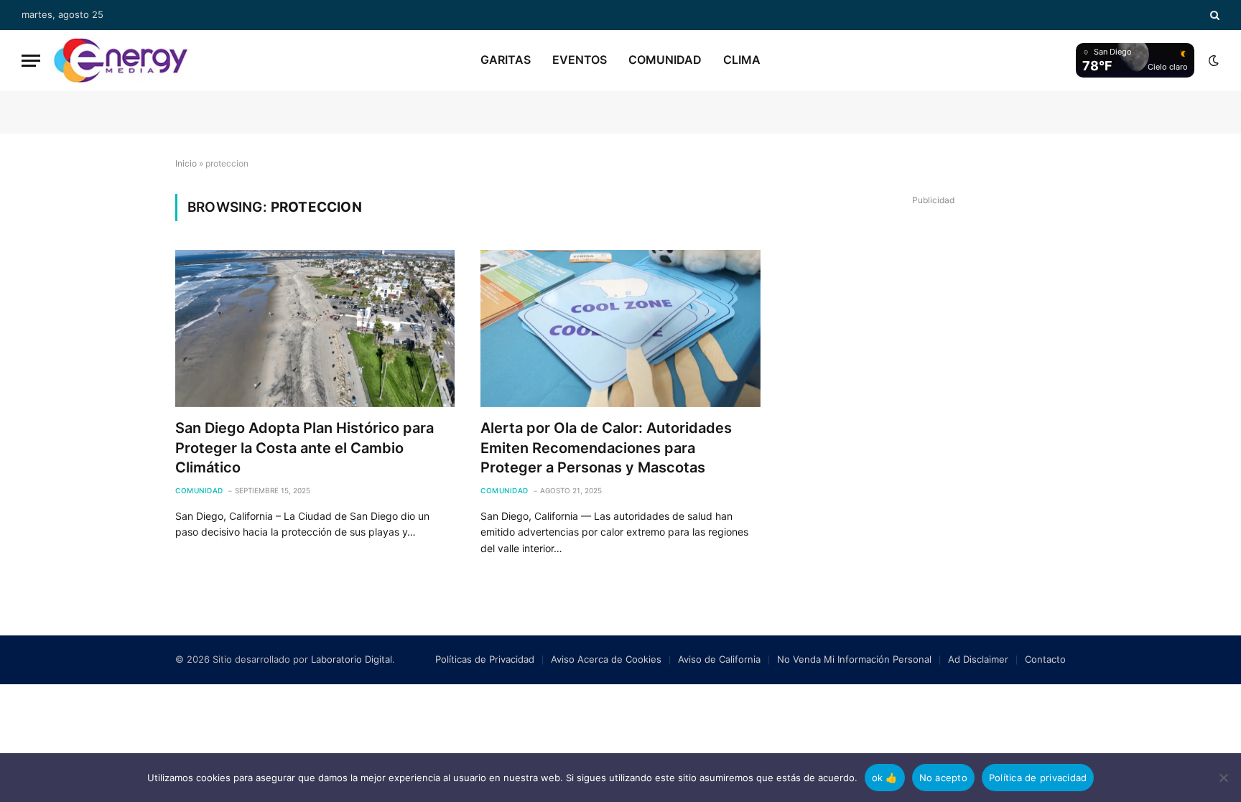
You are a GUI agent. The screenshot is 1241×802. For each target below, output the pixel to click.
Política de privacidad (1038, 777)
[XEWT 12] (120, 60)
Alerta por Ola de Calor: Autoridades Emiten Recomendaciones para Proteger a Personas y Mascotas (606, 447)
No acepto (943, 777)
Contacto (1045, 659)
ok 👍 (885, 777)
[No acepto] (1223, 777)
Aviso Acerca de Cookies (606, 659)
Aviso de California (719, 659)
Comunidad (665, 59)
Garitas (505, 59)
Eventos (579, 59)
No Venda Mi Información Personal (854, 659)
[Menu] (31, 61)
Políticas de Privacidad (484, 659)
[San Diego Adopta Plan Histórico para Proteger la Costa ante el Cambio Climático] (315, 328)
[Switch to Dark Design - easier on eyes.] (1212, 60)
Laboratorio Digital (351, 659)
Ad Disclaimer (978, 659)
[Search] (1213, 15)
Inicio (186, 163)
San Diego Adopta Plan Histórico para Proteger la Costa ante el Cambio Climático (304, 447)
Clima (742, 59)
